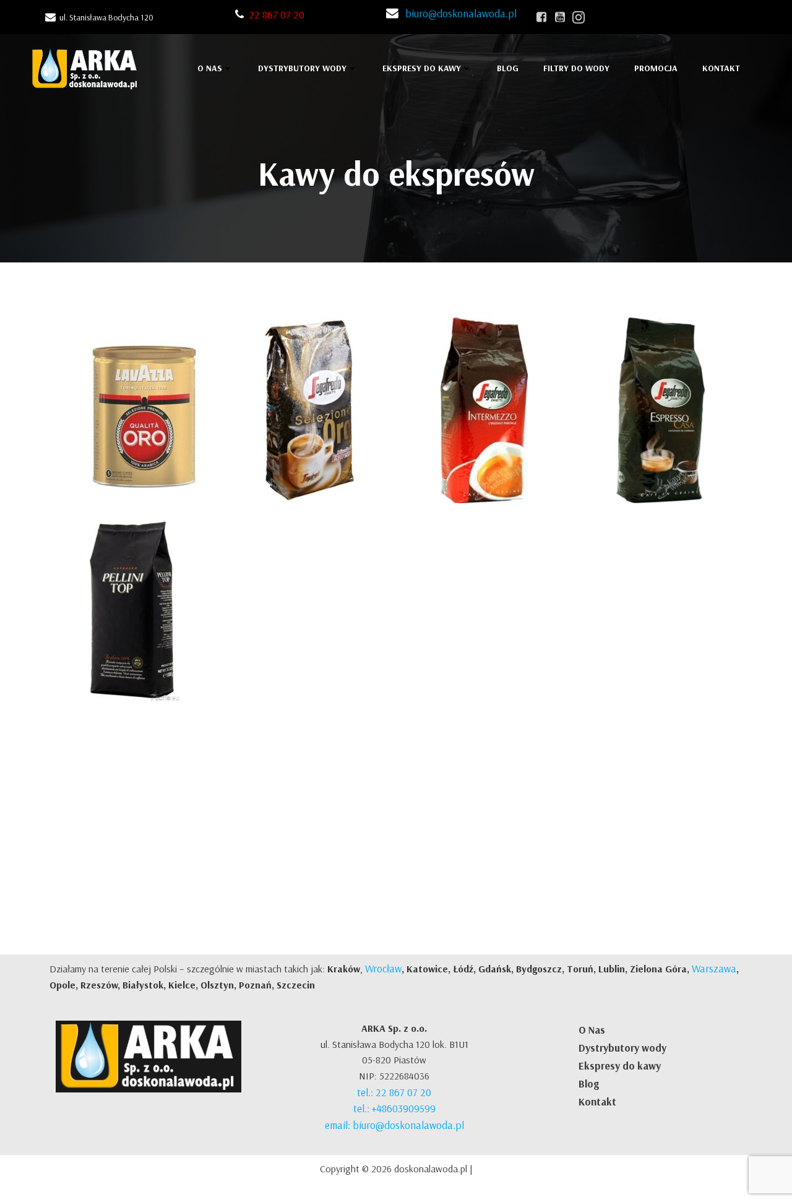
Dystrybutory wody (622, 1047)
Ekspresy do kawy (620, 1065)
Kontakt (597, 1101)
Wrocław (383, 968)
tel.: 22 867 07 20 (394, 1092)
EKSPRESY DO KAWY (421, 68)
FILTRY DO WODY (576, 68)
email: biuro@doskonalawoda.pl (394, 1124)
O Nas (592, 1029)
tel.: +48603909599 (394, 1108)
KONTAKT (721, 68)
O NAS (209, 68)
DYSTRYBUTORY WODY (302, 68)
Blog (508, 68)
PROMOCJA (656, 68)
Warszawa (714, 968)
